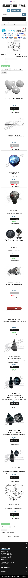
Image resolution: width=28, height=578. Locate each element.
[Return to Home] (2, 23)
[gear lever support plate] (14, 493)
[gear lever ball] (14, 234)
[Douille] (14, 87)
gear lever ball (14, 247)
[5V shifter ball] (14, 197)
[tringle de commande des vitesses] (14, 124)
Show (2, 62)
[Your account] (8, 10)
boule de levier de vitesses (14, 284)
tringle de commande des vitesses (14, 137)
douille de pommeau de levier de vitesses (14, 321)
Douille (14, 100)
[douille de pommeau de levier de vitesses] (14, 308)
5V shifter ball (14, 211)
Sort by (3, 59)
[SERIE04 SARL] (14, 6)
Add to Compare (15, 112)
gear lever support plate (14, 506)
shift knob (14, 174)
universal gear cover (14, 358)
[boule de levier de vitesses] (14, 271)
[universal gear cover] (14, 345)
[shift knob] (14, 161)
